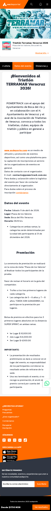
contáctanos (22, 192)
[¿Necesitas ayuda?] (47, 383)
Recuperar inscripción (7, 426)
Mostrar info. (41, 53)
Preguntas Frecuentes (7, 411)
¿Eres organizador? (10, 416)
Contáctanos (8, 421)
